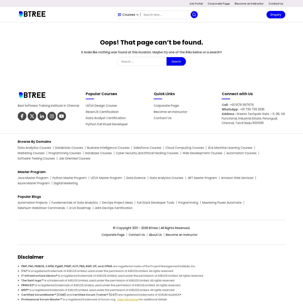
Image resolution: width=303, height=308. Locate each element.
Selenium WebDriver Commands (41, 208)
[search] (194, 14)
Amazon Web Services (237, 177)
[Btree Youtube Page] (51, 117)
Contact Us (276, 4)
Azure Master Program (34, 183)
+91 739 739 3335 (252, 109)
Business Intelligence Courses (108, 147)
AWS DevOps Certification (114, 208)
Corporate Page (219, 4)
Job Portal (196, 4)
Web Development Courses (202, 153)
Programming (188, 202)
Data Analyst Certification (106, 118)
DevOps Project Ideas (117, 202)
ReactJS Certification (102, 112)
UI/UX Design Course (101, 105)
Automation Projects (32, 202)
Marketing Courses (31, 153)
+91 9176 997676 (242, 105)
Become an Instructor (249, 4)
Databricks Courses (69, 147)
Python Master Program (70, 177)
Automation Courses (241, 153)
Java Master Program (33, 177)
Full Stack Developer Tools (155, 202)
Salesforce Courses (147, 147)
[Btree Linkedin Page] (42, 117)
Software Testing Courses (36, 158)
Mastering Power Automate (222, 202)
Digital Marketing (66, 183)
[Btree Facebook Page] (22, 117)
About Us (155, 234)
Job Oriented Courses (74, 158)
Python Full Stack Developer (107, 124)
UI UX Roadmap (80, 208)
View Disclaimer (128, 299)
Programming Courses (65, 153)
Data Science (136, 177)
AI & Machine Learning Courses (230, 147)
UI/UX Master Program (106, 177)
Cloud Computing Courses (185, 147)
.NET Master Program (202, 177)
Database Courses (98, 153)
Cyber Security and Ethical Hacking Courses (147, 153)
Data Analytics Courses (34, 147)
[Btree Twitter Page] (32, 117)
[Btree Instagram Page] (61, 117)
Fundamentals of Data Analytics (75, 202)
